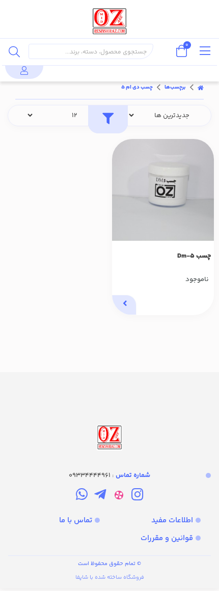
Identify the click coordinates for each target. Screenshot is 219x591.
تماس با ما (75, 520)
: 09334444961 (109, 475)
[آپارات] (119, 496)
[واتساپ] (81, 496)
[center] (14, 51)
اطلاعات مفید (172, 520)
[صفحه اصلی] (201, 87)
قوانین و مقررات (167, 538)
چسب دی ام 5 (137, 87)
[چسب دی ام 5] (109, 412)
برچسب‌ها (175, 87)
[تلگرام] (100, 496)
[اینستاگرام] (137, 496)
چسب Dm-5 (194, 256)
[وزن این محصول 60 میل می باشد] (163, 190)
